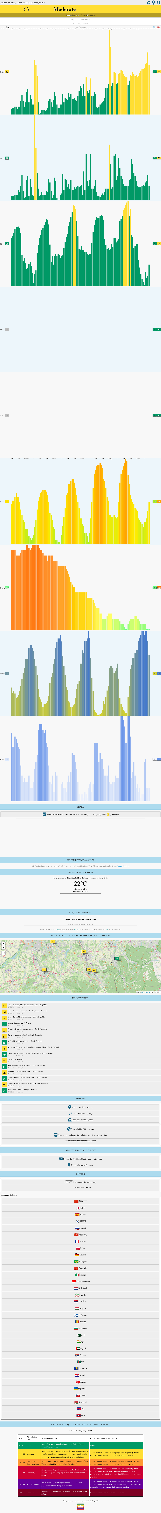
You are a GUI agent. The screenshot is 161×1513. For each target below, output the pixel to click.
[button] (88, 971)
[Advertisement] (75, 837)
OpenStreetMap (146, 992)
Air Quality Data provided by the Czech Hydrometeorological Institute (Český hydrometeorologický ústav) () (80, 866)
